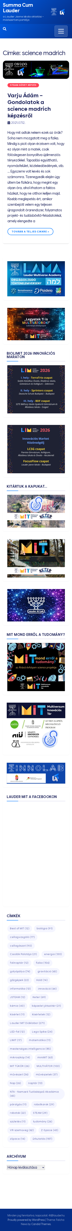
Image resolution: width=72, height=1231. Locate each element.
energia (53, 954)
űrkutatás (42, 1138)
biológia (45, 928)
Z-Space (49, 1130)
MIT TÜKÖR (19, 1066)
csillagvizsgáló (22, 937)
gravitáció (47, 971)
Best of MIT (19, 928)
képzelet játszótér (46, 1005)
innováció (47, 988)
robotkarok (44, 1104)
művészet (19, 1074)
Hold (42, 980)
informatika (20, 988)
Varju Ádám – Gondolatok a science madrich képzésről (29, 105)
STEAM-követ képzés (23, 85)
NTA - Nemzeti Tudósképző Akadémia (34, 1093)
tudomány (42, 1121)
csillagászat (21, 945)
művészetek (47, 1074)
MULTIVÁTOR (48, 1066)
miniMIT (45, 1057)
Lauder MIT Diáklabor (27, 1023)
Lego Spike (42, 1031)
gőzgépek (19, 980)
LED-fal (17, 1031)
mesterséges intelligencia (30, 1048)
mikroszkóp (20, 1057)
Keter (39, 997)
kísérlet (17, 1014)
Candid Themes (41, 1224)
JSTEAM (17, 997)
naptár (35, 1083)
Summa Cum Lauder (18, 8)
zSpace (17, 1138)
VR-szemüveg (22, 1130)
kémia (17, 1005)
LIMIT (16, 1040)
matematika (40, 1040)
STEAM (40, 1113)
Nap (15, 1083)
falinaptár (19, 962)
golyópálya (20, 971)
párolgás (18, 1104)
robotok (18, 1113)
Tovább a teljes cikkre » (30, 231)
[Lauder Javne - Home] (54, 12)
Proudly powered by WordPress (26, 1220)
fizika (43, 962)
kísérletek (41, 1014)
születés (18, 1121)
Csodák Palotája (23, 954)
